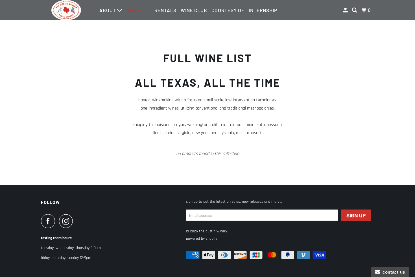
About (108, 10)
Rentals (165, 10)
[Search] (355, 10)
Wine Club (194, 10)
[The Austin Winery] (66, 10)
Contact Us (392, 272)
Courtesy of (227, 10)
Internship (263, 10)
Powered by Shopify (201, 238)
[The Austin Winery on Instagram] (67, 221)
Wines (135, 10)
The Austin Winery (213, 231)
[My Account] (346, 10)
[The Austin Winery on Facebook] (49, 221)
